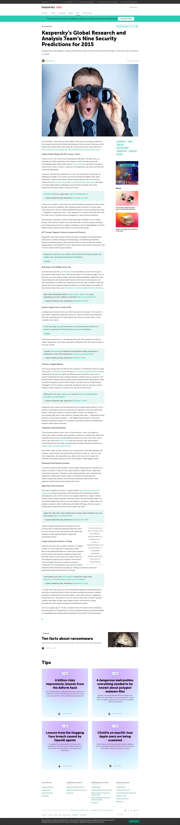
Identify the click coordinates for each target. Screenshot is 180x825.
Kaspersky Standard (47, 787)
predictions (132, 151)
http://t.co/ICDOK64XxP (63, 516)
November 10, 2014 (80, 198)
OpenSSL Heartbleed (75, 288)
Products (44, 13)
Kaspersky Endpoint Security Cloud (77, 790)
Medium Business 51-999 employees (108, 2)
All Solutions (45, 796)
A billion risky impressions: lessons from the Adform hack (65, 683)
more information (98, 822)
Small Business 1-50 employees (86, 2)
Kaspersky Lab (121, 151)
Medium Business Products (100, 782)
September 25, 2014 (80, 583)
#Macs (82, 294)
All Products (70, 793)
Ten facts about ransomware (67, 638)
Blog (77, 13)
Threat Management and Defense (126, 793)
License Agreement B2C (95, 810)
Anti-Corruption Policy (83, 810)
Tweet (47, 261)
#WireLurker (66, 394)
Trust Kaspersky (83, 815)
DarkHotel (57, 182)
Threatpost (67, 272)
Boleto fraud (64, 441)
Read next (46, 633)
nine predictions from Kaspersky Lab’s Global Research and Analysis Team (71, 150)
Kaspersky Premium (47, 793)
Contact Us (44, 815)
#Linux (70, 294)
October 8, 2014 (78, 358)
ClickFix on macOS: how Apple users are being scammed (115, 736)
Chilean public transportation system (56, 446)
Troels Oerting (79, 164)
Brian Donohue (50, 61)
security (119, 154)
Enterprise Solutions (122, 782)
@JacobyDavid (68, 577)
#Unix (76, 294)
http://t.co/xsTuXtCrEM (86, 297)
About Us (50, 815)
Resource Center (66, 815)
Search (136, 26)
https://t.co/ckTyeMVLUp (53, 579)
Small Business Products (74, 782)
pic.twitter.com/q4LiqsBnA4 (74, 579)
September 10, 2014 (80, 520)
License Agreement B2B (107, 810)
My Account (133, 7)
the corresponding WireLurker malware (88, 372)
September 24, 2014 (80, 301)
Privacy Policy (73, 810)
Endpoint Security (121, 796)
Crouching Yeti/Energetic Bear (82, 182)
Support (70, 13)
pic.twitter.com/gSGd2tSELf (54, 397)
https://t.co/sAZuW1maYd (84, 354)
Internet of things (122, 148)
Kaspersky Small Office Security (75, 787)
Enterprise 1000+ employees (129, 2)
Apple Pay (120, 144)
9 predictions (48, 26)
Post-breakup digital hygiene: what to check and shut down (125, 208)
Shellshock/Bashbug (95, 288)
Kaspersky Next (96, 787)
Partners (56, 815)
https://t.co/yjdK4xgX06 (87, 394)
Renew (53, 13)
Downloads (62, 13)
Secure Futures (87, 13)
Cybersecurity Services (123, 790)
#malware (55, 351)
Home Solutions (47, 782)
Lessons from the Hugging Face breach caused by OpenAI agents (65, 736)
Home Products (69, 2)
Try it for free (126, 19)
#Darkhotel (48, 194)
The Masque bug (57, 372)
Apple (130, 141)
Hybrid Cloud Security (122, 798)
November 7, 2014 (79, 401)
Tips (65, 673)
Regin (64, 182)
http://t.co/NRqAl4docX (79, 194)
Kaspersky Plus (46, 790)
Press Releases (75, 815)
